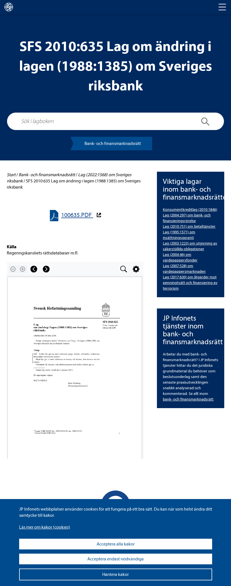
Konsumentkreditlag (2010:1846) (190, 209)
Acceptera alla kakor (116, 544)
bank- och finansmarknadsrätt (188, 399)
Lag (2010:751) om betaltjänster (189, 226)
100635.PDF (77, 215)
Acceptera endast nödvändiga (115, 559)
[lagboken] (8, 7)
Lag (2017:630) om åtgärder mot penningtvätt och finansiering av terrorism (190, 283)
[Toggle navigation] (222, 7)
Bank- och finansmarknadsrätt (113, 143)
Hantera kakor (115, 574)
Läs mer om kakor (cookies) (44, 527)
